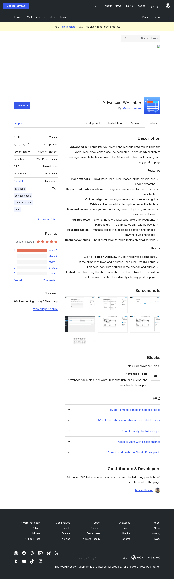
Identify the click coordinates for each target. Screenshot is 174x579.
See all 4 (18, 181)
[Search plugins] (124, 38)
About (157, 522)
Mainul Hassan (132, 108)
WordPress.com (30, 522)
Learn (97, 522)
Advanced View (48, 219)
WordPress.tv (91, 538)
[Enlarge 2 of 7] (156, 320)
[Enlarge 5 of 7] (90, 301)
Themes (125, 527)
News (157, 527)
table (17, 209)
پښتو (125, 557)
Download (22, 105)
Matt (36, 527)
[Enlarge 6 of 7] (90, 320)
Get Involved (63, 522)
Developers (93, 533)
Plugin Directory (151, 17)
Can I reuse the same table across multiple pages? (129, 420)
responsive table (23, 202)
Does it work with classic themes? (139, 441)
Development (92, 123)
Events (66, 527)
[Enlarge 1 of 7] (156, 301)
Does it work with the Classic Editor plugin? (133, 452)
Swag (65, 538)
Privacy (156, 538)
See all (18, 280)
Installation (115, 123)
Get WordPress (16, 5)
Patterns (125, 538)
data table (20, 189)
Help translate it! (65, 26)
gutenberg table (23, 195)
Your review (50, 280)
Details (152, 123)
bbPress (34, 533)
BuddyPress (32, 538)
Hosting (156, 533)
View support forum (45, 309)
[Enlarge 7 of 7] (90, 339)
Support (18, 123)
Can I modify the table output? (141, 431)
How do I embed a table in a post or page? (133, 409)
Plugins (126, 533)
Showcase (124, 522)
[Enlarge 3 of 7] (123, 301)
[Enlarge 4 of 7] (123, 320)
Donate (64, 533)
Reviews (135, 123)
